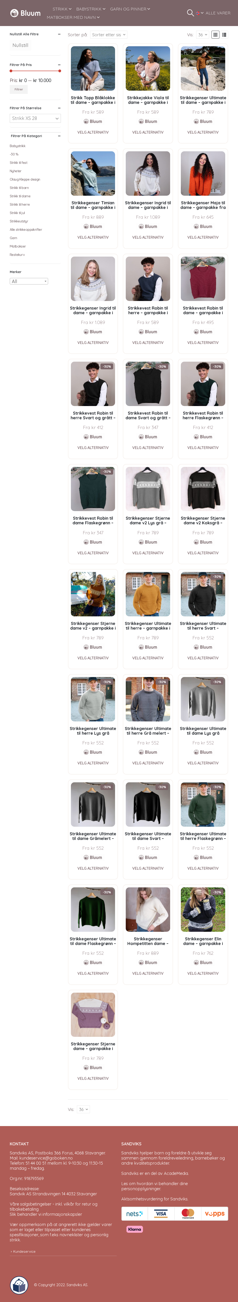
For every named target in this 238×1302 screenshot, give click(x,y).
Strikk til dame (20, 196)
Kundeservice (24, 1251)
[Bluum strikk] (93, 121)
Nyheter (16, 171)
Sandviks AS (76, 1284)
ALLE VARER (218, 13)
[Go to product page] (93, 68)
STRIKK (60, 9)
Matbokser (18, 246)
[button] (190, 13)
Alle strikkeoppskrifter (26, 229)
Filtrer (19, 89)
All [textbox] (14, 281)
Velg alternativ (93, 132)
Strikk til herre (20, 204)
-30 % (14, 154)
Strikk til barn (19, 187)
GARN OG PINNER (128, 9)
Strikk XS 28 (24, 118)
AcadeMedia (176, 1173)
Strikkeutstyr (19, 221)
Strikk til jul (17, 213)
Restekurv (17, 254)
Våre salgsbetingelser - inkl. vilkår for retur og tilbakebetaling (53, 1206)
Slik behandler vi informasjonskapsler (46, 1214)
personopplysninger (140, 1188)
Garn (13, 238)
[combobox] (29, 281)
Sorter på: (77, 34)
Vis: (190, 34)
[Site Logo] (25, 13)
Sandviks (130, 1153)
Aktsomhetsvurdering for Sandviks (154, 1199)
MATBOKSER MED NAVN (71, 17)
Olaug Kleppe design (25, 179)
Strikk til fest (18, 162)
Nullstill (20, 45)
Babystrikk (17, 146)
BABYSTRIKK (89, 9)
